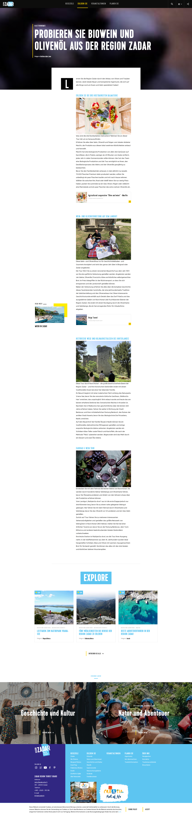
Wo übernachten (131, 759)
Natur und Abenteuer (94, 759)
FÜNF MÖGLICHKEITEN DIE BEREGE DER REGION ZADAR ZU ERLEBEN (95, 632)
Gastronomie (91, 768)
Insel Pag (73, 765)
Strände (89, 774)
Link (120, 812)
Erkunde (89, 756)
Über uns (146, 753)
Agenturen (128, 756)
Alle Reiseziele (75, 777)
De (179, 4)
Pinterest (54, 767)
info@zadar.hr (39, 796)
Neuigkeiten (146, 756)
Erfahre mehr (46, 732)
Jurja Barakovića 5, (41, 782)
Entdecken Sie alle (95, 653)
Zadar (49, 56)
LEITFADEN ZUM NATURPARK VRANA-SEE (53, 632)
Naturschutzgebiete (94, 771)
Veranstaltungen (98, 3)
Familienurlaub (92, 777)
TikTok (40, 767)
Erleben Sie (82, 3)
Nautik (89, 765)
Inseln (128, 638)
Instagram (36, 767)
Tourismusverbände (149, 762)
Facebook (49, 767)
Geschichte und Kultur (94, 762)
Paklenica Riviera (89, 638)
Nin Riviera (74, 759)
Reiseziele (69, 3)
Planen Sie (114, 3)
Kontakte (145, 759)
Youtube (45, 767)
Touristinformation (131, 762)
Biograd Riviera (46, 638)
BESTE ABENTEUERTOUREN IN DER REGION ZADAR (135, 632)
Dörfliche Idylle (44, 56)
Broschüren (146, 765)
